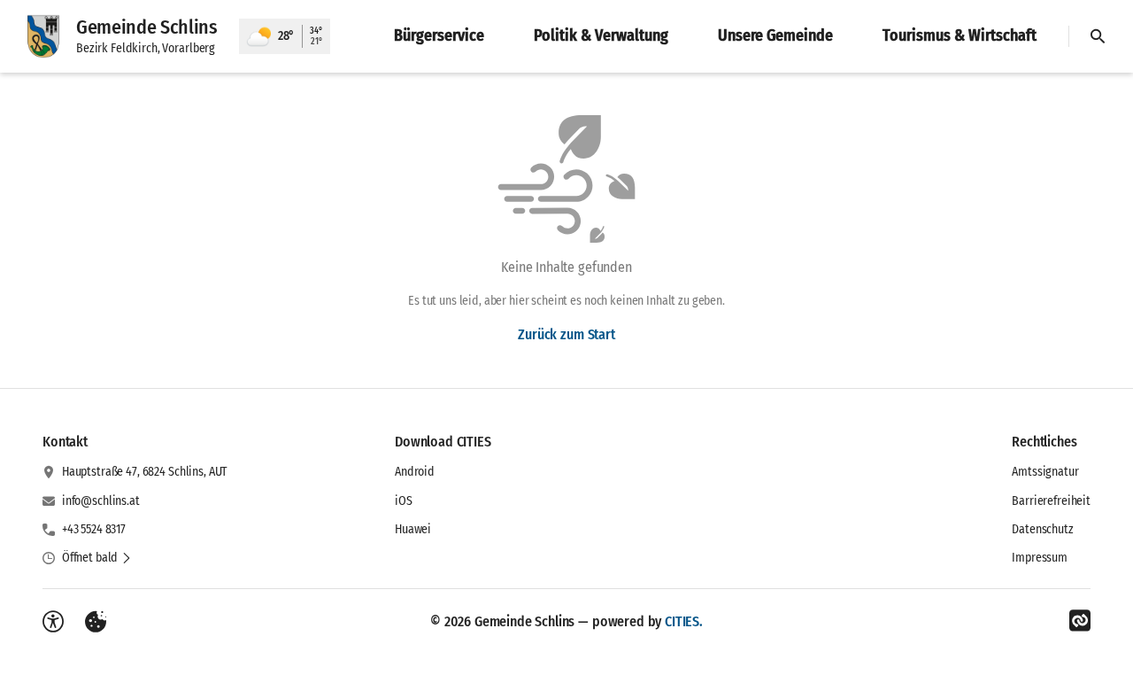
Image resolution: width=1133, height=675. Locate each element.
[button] (97, 558)
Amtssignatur (1045, 471)
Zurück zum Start (566, 334)
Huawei (413, 529)
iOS (403, 500)
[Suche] (1097, 36)
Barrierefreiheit (1051, 500)
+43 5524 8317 (94, 529)
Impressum (1039, 557)
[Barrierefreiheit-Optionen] (53, 621)
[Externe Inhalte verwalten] (95, 621)
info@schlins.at (101, 500)
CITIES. (684, 621)
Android (415, 471)
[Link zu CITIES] (1080, 621)
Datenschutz (1042, 529)
